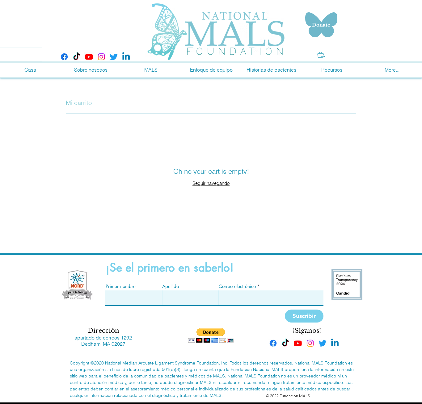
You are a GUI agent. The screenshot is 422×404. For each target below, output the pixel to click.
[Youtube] (89, 56)
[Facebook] (64, 56)
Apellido (170, 286)
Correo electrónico (237, 286)
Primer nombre (121, 286)
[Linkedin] (126, 56)
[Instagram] (101, 56)
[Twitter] (113, 56)
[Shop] (321, 55)
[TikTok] (76, 56)
